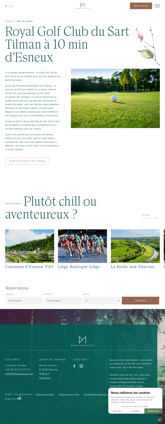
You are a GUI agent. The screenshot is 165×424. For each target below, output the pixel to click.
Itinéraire (45, 378)
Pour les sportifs (25, 21)
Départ (48, 294)
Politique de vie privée (69, 394)
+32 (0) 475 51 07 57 (17, 370)
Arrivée (10, 294)
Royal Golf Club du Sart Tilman (27, 161)
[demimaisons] (82, 6)
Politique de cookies (45, 394)
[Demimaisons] (82, 341)
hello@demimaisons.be (19, 374)
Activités (9, 21)
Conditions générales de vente (98, 394)
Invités (86, 294)
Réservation (141, 6)
